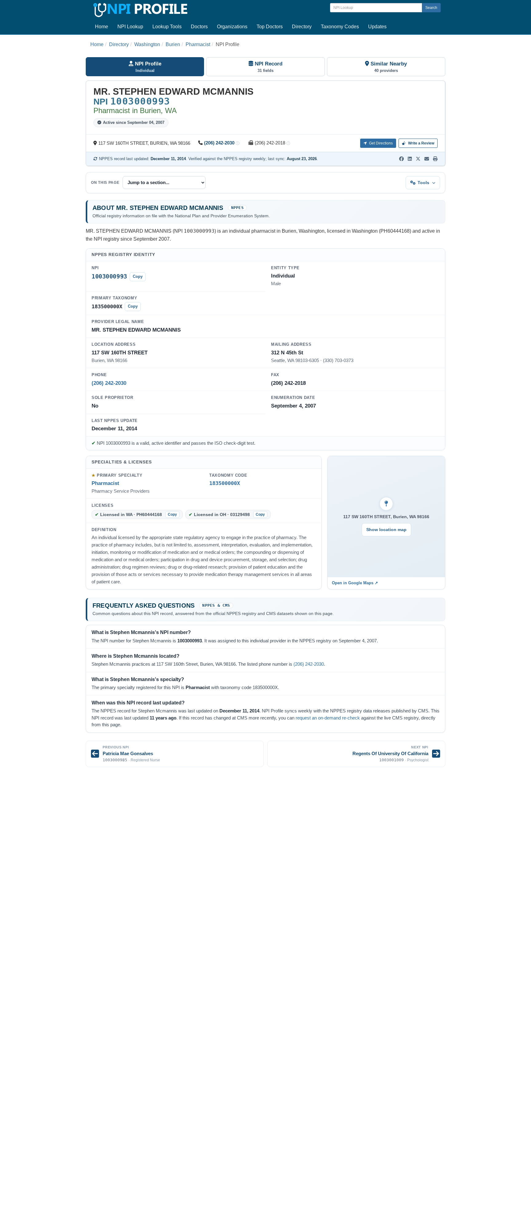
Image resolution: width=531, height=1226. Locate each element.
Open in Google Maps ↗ (355, 583)
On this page (105, 182)
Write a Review (420, 143)
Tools (423, 182)
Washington (147, 44)
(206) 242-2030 (219, 142)
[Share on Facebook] (401, 159)
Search (431, 8)
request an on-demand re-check (328, 717)
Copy (138, 276)
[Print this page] (435, 159)
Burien (173, 44)
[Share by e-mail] (426, 159)
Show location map (386, 529)
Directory (302, 26)
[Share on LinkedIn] (410, 159)
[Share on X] (418, 159)
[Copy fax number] (288, 143)
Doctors (199, 26)
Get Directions (380, 143)
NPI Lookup (130, 26)
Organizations (232, 26)
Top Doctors (270, 26)
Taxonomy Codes (340, 26)
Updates (377, 26)
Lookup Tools (167, 26)
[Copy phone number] (237, 143)
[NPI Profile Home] (139, 9)
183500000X (224, 483)
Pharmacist (198, 44)
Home (101, 26)
